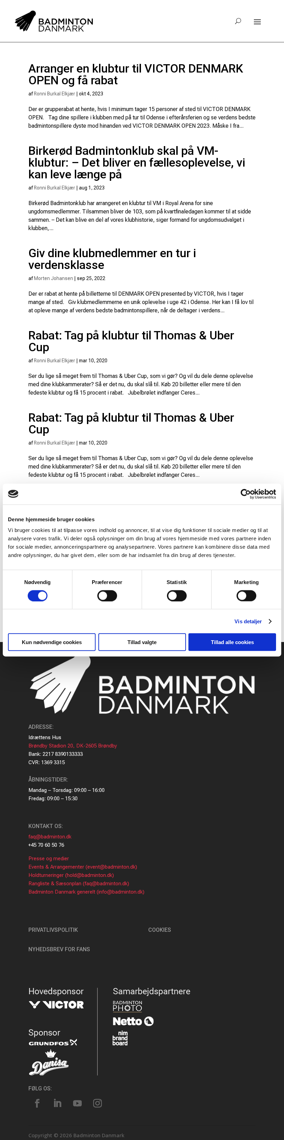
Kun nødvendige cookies (52, 642)
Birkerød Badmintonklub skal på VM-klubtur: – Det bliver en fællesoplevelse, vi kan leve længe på (136, 162)
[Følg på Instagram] (97, 1103)
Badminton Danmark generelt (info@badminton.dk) (86, 892)
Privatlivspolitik (53, 930)
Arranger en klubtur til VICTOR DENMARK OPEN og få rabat (135, 74)
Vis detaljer (248, 621)
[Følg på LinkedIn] (57, 1103)
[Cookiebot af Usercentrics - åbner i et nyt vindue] (245, 494)
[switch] (107, 595)
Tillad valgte (142, 642)
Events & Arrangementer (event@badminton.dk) (82, 867)
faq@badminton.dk (49, 837)
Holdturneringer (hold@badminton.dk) (71, 875)
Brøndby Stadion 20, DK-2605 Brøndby (72, 746)
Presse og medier (48, 858)
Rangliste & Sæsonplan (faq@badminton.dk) (78, 883)
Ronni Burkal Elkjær (54, 93)
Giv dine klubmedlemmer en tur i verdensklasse (112, 259)
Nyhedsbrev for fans (59, 949)
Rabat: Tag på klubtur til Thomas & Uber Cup (131, 341)
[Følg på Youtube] (77, 1103)
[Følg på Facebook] (37, 1103)
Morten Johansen (53, 278)
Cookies (159, 930)
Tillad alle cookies (232, 642)
